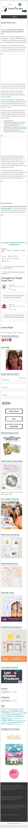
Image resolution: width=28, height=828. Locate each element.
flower (19, 715)
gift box (11, 716)
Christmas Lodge (13, 36)
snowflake (23, 720)
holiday (23, 250)
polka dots (18, 718)
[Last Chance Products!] (11, 670)
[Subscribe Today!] (11, 596)
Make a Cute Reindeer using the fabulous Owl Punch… (13, 272)
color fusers (17, 713)
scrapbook (19, 720)
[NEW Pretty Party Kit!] (11, 567)
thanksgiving (12, 722)
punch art (14, 720)
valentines (14, 724)
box (8, 711)
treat (3, 724)
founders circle (4, 716)
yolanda (13, 284)
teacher (3, 722)
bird (23, 709)
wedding (19, 724)
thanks (7, 722)
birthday (3, 711)
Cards (4, 258)
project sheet (6, 720)
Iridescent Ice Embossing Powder (14, 124)
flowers (23, 714)
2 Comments (6, 261)
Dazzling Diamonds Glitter (19, 127)
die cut (22, 713)
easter (2, 714)
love (14, 718)
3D (13, 709)
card (10, 711)
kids (12, 718)
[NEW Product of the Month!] (11, 464)
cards (3, 250)
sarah (4, 256)
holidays (9, 718)
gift (9, 716)
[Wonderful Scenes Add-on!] (14, 630)
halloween (19, 716)
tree (3, 252)
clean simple (12, 713)
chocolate (20, 711)
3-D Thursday (8, 709)
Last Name (4, 395)
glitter (15, 716)
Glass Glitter (16, 131)
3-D (2, 709)
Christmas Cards (11, 258)
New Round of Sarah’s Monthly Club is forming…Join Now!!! (13, 267)
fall (12, 714)
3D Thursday (18, 709)
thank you (19, 722)
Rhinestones (11, 120)
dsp (25, 713)
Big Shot (13, 95)
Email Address (6, 380)
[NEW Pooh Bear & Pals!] (11, 436)
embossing (16, 250)
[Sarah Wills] (14, 360)
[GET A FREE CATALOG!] (11, 502)
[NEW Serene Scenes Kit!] (11, 538)
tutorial (9, 724)
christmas (9, 250)
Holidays (17, 258)
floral (15, 715)
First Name (4, 387)
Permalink (13, 289)
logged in (10, 332)
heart (24, 716)
